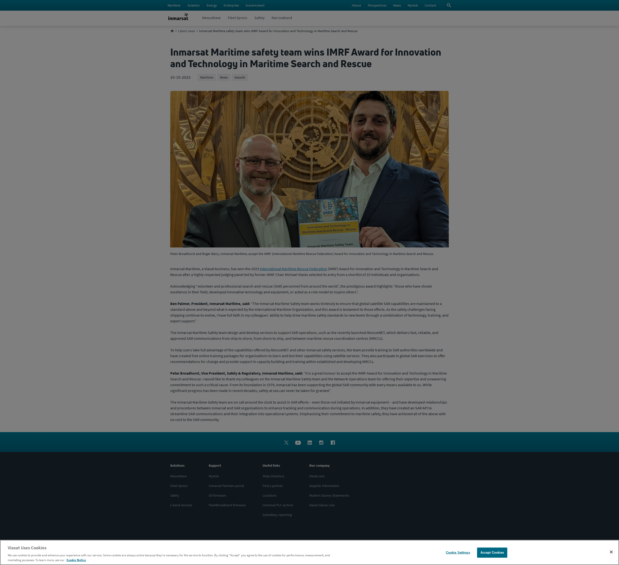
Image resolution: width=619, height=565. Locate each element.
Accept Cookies (492, 552)
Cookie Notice (76, 560)
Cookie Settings (458, 552)
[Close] (611, 552)
